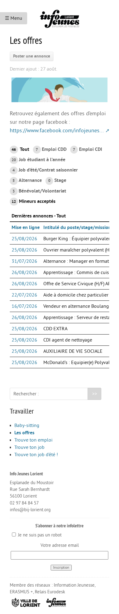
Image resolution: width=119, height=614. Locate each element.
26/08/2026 (24, 272)
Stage (57, 180)
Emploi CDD (51, 149)
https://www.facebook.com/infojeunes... (57, 130)
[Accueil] (59, 16)
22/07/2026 (24, 295)
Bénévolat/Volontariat (39, 191)
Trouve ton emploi (33, 440)
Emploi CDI (87, 149)
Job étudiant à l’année (38, 159)
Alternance (27, 180)
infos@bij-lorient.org (30, 509)
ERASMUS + (21, 592)
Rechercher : (26, 393)
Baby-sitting (26, 425)
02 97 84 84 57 (24, 503)
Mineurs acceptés (34, 201)
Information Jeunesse (74, 585)
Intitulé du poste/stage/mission (77, 227)
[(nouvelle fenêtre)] (26, 602)
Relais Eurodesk (50, 592)
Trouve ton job (29, 447)
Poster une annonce (31, 56)
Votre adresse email (60, 545)
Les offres (24, 432)
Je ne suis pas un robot (39, 535)
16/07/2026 (24, 306)
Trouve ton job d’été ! (36, 454)
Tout (20, 149)
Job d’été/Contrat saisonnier (45, 170)
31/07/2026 (24, 261)
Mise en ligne (26, 227)
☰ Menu (13, 18)
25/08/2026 (24, 238)
